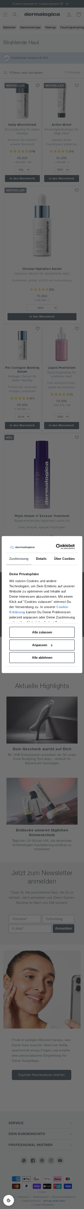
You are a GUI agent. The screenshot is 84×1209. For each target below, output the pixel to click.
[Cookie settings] (8, 1200)
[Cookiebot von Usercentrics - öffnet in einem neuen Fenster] (57, 546)
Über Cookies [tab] (64, 558)
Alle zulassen (42, 632)
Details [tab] (41, 558)
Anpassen (39, 645)
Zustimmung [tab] (18, 558)
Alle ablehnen (42, 657)
